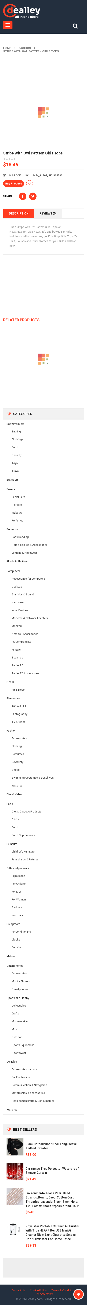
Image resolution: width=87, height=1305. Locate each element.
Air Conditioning (21, 931)
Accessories (19, 738)
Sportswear (19, 1052)
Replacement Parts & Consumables (33, 1100)
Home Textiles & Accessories (30, 544)
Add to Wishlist (29, 183)
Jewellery (17, 761)
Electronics (13, 698)
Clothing (17, 746)
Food (15, 447)
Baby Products (15, 423)
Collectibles (19, 1005)
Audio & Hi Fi (19, 706)
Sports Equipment (23, 1045)
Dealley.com (34, 1299)
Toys (15, 463)
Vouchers (17, 915)
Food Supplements (23, 835)
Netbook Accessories (25, 633)
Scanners (17, 657)
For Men (17, 891)
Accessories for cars (24, 1069)
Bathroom (13, 479)
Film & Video (14, 794)
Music (15, 1029)
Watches (17, 785)
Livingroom (13, 924)
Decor (10, 682)
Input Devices (20, 610)
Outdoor (17, 1037)
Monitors (17, 626)
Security (17, 455)
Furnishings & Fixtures (25, 859)
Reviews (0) (48, 213)
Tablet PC (17, 665)
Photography (19, 714)
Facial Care (18, 496)
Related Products (21, 320)
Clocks (16, 939)
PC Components (21, 641)
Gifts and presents (18, 868)
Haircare (17, 504)
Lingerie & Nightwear (24, 552)
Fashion (25, 48)
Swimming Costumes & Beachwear (33, 777)
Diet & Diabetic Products (26, 811)
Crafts (15, 1013)
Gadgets (17, 907)
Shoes (16, 769)
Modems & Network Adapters (30, 618)
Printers (16, 649)
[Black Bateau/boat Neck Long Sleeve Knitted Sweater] (15, 1146)
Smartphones (15, 965)
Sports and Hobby (18, 998)
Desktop (17, 586)
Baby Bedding (20, 537)
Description (19, 213)
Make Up (17, 512)
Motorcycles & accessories (28, 1093)
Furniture (12, 844)
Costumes (18, 754)
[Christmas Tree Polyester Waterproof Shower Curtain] (15, 1171)
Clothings (17, 439)
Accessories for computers (28, 578)
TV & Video (19, 721)
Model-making (20, 1021)
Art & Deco (18, 689)
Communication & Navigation (29, 1085)
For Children (19, 883)
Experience (18, 875)
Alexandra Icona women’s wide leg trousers (44, 378)
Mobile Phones (21, 981)
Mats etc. (12, 956)
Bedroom (12, 529)
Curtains (17, 947)
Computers (13, 571)
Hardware (17, 602)
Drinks (15, 819)
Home (7, 48)
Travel (15, 470)
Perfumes (17, 520)
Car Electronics (21, 1077)
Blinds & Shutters (17, 561)
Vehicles (12, 1061)
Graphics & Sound (23, 594)
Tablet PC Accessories (25, 673)
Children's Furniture (23, 851)
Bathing (16, 431)
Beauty (11, 489)
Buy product (13, 183)
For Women (19, 899)
